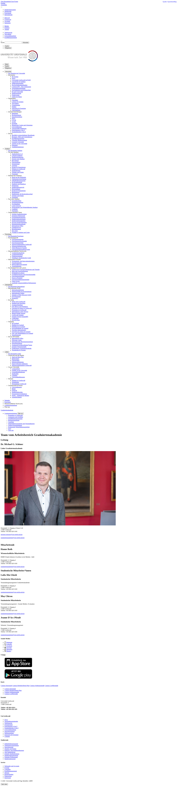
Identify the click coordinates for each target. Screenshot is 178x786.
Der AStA (15, 231)
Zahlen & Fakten (17, 97)
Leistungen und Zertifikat (15, 417)
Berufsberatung (16, 229)
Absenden (25, 42)
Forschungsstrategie (17, 239)
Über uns (20, 413)
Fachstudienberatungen (18, 217)
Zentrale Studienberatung (19, 214)
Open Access (16, 281)
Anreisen (14, 165)
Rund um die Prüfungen (19, 177)
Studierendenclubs (17, 392)
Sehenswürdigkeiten (18, 362)
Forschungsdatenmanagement (20, 279)
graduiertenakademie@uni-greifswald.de (12, 538)
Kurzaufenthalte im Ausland (20, 328)
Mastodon (9, 649)
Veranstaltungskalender (18, 88)
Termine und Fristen (18, 172)
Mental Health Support (18, 313)
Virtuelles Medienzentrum (19, 140)
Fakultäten (15, 100)
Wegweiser (8, 68)
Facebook (9, 646)
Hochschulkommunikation (19, 85)
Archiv (14, 122)
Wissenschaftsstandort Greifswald (22, 244)
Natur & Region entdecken (20, 364)
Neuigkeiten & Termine (19, 350)
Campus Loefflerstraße (11, 694)
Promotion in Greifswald (19, 310)
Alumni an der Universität (19, 143)
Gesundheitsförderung (18, 372)
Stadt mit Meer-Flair (18, 357)
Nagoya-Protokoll (17, 278)
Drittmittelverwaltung (18, 273)
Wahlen (14, 107)
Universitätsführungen (18, 377)
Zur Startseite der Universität (16, 73)
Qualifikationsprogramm (15, 418)
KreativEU (15, 298)
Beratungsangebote (13, 420)
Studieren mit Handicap (19, 184)
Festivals (14, 390)
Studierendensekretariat (18, 219)
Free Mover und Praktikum (20, 306)
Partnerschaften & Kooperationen (21, 291)
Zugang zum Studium (18, 159)
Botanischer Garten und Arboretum (22, 125)
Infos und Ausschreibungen (20, 271)
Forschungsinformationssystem (21, 249)
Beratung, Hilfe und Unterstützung (22, 137)
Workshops (15, 185)
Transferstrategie (17, 263)
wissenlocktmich (17, 397)
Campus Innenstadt (10, 689)
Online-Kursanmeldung (15, 425)
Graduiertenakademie (18, 253)
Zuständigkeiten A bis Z (19, 132)
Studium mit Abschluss (18, 303)
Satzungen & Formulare (19, 108)
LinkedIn (9, 644)
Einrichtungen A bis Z (18, 130)
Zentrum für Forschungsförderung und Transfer (26, 269)
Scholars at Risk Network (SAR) (21, 295)
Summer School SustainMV (20, 316)
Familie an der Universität (19, 370)
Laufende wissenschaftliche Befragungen (24, 283)
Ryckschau (15, 76)
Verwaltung (15, 103)
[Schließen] (1, 41)
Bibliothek (15, 113)
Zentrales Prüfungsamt (18, 216)
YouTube (9, 647)
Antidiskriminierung (18, 147)
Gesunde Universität (18, 142)
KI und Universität (17, 92)
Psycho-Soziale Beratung (19, 222)
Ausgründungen (16, 266)
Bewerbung (15, 160)
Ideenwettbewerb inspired (19, 264)
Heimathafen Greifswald (19, 384)
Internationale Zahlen (18, 293)
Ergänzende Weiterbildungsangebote (19, 427)
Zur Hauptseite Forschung (15, 236)
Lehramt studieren (17, 155)
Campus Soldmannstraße (11, 692)
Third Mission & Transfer (19, 248)
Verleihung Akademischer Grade (21, 258)
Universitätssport (17, 127)
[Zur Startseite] (19, 61)
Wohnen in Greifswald (18, 169)
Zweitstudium (16, 204)
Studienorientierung (17, 157)
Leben (6, 352)
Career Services (16, 206)
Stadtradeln (15, 374)
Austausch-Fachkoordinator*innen (22, 345)
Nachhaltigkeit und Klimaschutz (21, 90)
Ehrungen (15, 145)
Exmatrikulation (16, 200)
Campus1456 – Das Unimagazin (21, 87)
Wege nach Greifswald (18, 301)
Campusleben (16, 369)
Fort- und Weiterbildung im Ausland (22, 333)
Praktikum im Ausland (18, 326)
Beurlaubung (15, 192)
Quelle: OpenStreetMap (170, 2)
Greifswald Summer (18, 315)
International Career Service (20, 311)
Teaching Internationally (19, 330)
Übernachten (15, 360)
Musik (14, 389)
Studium (7, 148)
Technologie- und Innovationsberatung (23, 261)
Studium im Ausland (18, 325)
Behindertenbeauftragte (18, 224)
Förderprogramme (17, 256)
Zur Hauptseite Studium (15, 150)
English (3, 3)
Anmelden (4, 5)
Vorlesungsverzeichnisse (19, 179)
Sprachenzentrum (17, 117)
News (13, 78)
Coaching (11, 422)
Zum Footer (14, 1)
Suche (2, 42)
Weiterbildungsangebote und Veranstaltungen (21, 423)
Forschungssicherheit (18, 276)
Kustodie (14, 123)
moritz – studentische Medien (20, 395)
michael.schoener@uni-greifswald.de (11, 534)
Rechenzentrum (16, 115)
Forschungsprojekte (17, 243)
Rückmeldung (16, 189)
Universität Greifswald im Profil (21, 80)
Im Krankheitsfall (17, 182)
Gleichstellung (16, 110)
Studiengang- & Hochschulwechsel (22, 194)
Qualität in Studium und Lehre (21, 232)
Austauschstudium (17, 305)
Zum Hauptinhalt (6, 1)
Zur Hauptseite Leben (14, 353)
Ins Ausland (15, 323)
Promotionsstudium (17, 202)
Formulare (15, 174)
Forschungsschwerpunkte (19, 241)
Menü (6, 64)
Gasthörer (15, 209)
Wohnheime (15, 382)
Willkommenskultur (17, 83)
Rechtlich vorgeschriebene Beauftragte (23, 135)
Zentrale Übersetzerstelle (19, 347)
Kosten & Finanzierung (19, 167)
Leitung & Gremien (17, 102)
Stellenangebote (16, 93)
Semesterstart (16, 164)
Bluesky (8, 651)
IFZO (13, 118)
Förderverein (15, 95)
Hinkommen (15, 359)
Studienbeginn (16, 170)
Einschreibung (16, 162)
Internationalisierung (18, 290)
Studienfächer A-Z (17, 154)
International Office (17, 226)
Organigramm (16, 105)
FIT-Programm (16, 296)
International (8, 284)
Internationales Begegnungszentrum (22, 342)
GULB (14, 120)
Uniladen (14, 375)
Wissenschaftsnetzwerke (19, 246)
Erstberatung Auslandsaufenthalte (21, 348)
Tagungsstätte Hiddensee (19, 128)
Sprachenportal (16, 335)
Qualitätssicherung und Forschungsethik (23, 274)
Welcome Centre (17, 340)
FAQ (9, 428)
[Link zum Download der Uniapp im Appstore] (18, 667)
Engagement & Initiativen (19, 394)
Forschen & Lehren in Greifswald (22, 308)
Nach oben (4, 784)
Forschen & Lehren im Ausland (21, 331)
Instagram (9, 642)
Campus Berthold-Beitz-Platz (13, 690)
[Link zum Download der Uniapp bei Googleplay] (18, 678)
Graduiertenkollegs (17, 254)
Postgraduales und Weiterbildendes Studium (25, 207)
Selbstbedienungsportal (18, 180)
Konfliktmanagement (18, 138)
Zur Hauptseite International (16, 286)
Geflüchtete (15, 318)
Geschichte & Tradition (18, 81)
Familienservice (16, 227)
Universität (8, 71)
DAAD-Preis (16, 320)
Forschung (8, 234)
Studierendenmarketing (18, 221)
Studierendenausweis (18, 187)
